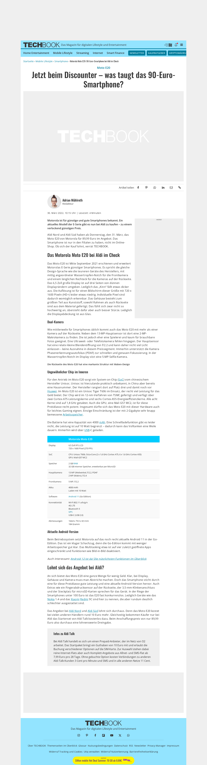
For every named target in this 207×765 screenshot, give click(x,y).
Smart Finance (115, 53)
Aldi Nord (75, 611)
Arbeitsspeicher (73, 414)
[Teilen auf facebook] (138, 187)
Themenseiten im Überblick (62, 745)
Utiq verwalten (92, 751)
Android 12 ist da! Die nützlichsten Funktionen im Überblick (109, 559)
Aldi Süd (93, 611)
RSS (131, 745)
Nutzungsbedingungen (100, 745)
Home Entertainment (36, 53)
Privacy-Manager (156, 745)
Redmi (84, 599)
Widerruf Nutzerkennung (114, 751)
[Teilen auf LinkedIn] (163, 187)
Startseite (28, 61)
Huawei (52, 391)
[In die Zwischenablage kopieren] (179, 187)
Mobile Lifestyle (62, 53)
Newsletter (137, 53)
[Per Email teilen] (171, 187)
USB (87, 430)
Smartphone (61, 61)
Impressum (173, 745)
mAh (102, 422)
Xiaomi (75, 599)
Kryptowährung (179, 53)
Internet (98, 53)
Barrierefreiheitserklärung (144, 751)
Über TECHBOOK (37, 745)
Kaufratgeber (156, 53)
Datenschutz (121, 745)
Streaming (82, 53)
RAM (75, 463)
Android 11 (74, 496)
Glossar (82, 745)
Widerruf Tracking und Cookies (65, 751)
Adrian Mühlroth (72, 200)
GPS (70, 511)
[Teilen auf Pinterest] (146, 187)
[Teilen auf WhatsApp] (155, 187)
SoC (121, 379)
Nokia (51, 599)
